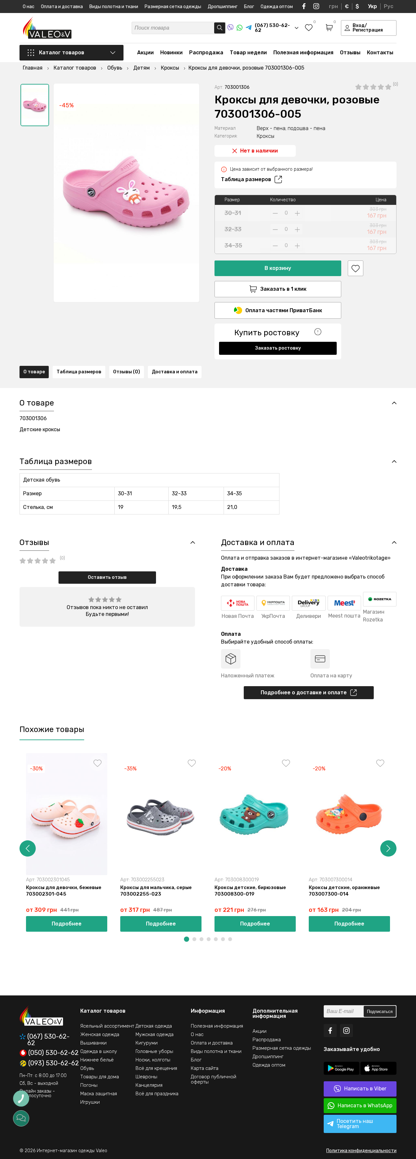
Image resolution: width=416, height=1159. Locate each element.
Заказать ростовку (278, 348)
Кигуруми (147, 1043)
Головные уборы (154, 1051)
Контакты (380, 52)
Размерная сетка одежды (173, 6)
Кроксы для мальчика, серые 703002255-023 (156, 891)
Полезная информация (303, 52)
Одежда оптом (277, 6)
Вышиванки (93, 1043)
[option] (34, 105)
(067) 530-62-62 (48, 1039)
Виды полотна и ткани (113, 6)
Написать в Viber (365, 1089)
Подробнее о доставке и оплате (304, 692)
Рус (388, 6)
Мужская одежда (155, 1034)
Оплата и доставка (62, 6)
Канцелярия (149, 1085)
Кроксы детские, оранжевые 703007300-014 (344, 891)
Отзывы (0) (126, 372)
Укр (372, 6)
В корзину (278, 268)
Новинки (171, 52)
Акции (145, 52)
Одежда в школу (98, 1051)
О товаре (34, 372)
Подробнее (67, 924)
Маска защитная (98, 1094)
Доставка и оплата (175, 372)
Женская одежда (99, 1034)
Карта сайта (204, 1068)
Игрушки (90, 1102)
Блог (249, 6)
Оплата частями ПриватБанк (283, 310)
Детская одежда (154, 1026)
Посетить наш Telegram (355, 1123)
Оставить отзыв (107, 577)
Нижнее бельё (97, 1060)
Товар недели (248, 52)
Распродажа (206, 52)
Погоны (89, 1085)
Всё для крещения (156, 1068)
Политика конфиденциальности (361, 1150)
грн (333, 6)
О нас (28, 6)
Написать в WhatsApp (365, 1105)
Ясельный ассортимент (107, 1026)
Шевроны (146, 1077)
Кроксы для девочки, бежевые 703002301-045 (63, 891)
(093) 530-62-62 (53, 1063)
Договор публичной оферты (213, 1079)
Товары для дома (99, 1077)
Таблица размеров (246, 179)
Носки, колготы (153, 1060)
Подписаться (380, 1011)
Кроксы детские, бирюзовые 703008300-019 (250, 891)
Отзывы (350, 52)
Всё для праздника (157, 1094)
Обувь (87, 1068)
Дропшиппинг (223, 6)
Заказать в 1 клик (283, 289)
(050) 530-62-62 (53, 1053)
